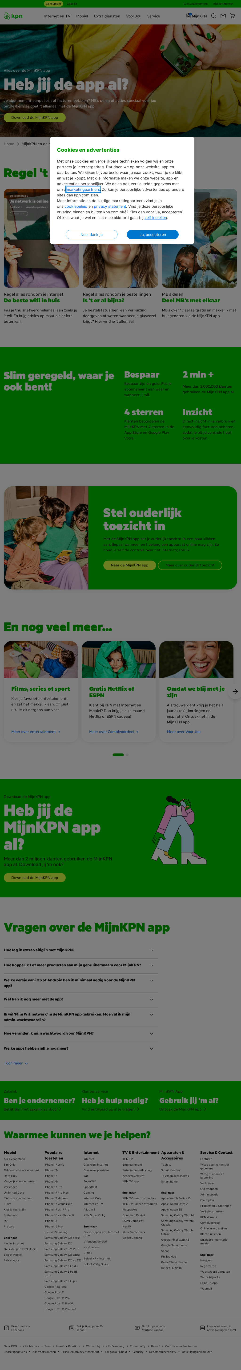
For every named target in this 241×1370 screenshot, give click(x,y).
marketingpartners (83, 189)
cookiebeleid (75, 206)
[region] (122, 190)
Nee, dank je (91, 234)
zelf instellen (156, 217)
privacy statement (110, 206)
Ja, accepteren (153, 234)
